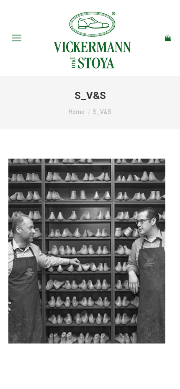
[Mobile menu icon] (16, 38)
